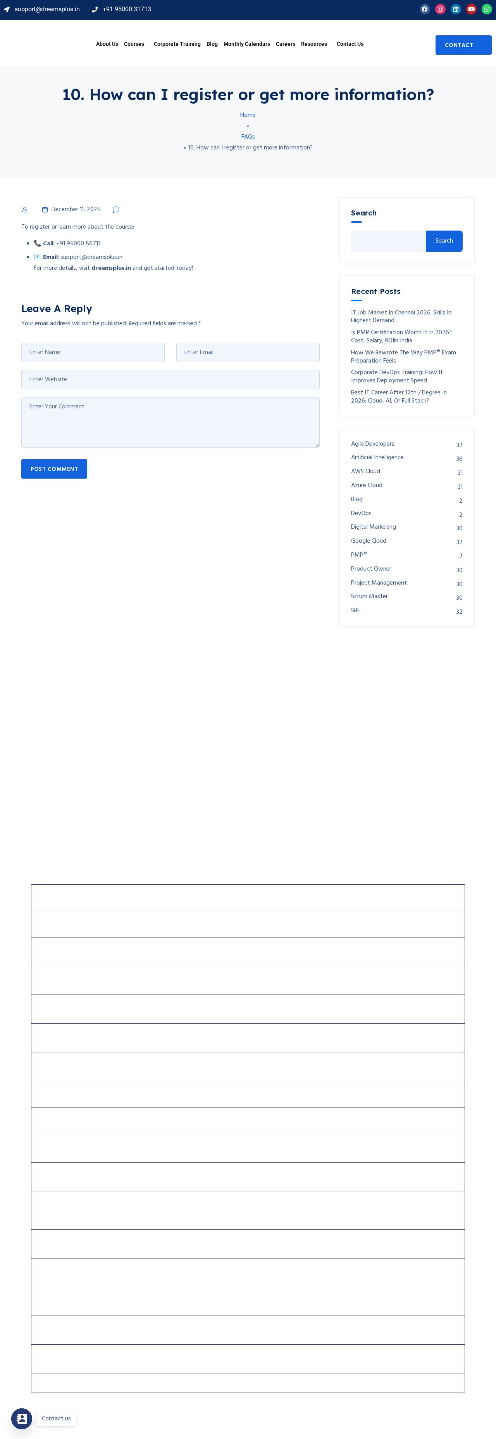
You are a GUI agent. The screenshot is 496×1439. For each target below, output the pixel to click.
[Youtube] (471, 9)
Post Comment (54, 469)
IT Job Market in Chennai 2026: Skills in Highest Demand (401, 317)
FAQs (248, 137)
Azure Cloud (366, 486)
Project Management (379, 583)
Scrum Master (369, 597)
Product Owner (371, 569)
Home (248, 115)
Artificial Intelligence (377, 458)
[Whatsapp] (487, 9)
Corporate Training (177, 44)
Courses (134, 44)
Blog (212, 44)
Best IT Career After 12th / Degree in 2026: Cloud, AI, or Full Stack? (399, 397)
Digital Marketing (373, 527)
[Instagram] (440, 9)
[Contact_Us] (21, 1418)
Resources (314, 44)
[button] (136, 43)
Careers (285, 44)
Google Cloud (368, 541)
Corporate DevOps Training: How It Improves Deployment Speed (397, 377)
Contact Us (350, 44)
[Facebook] (425, 9)
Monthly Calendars (247, 44)
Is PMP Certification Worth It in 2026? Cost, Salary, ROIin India (401, 337)
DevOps (361, 514)
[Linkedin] (456, 9)
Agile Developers (372, 444)
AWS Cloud (365, 472)
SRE (355, 611)
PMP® (359, 555)
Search (364, 212)
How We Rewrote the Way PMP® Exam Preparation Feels (403, 357)
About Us (107, 44)
